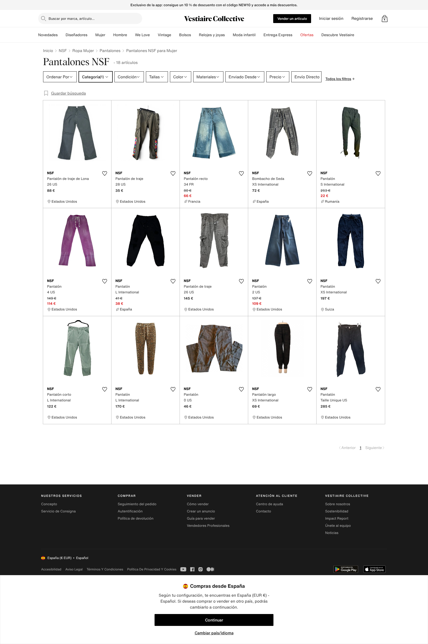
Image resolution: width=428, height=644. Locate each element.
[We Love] (154, 35)
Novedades (48, 35)
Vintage (164, 35)
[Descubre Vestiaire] (358, 35)
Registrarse (362, 18)
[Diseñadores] (91, 35)
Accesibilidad (51, 569)
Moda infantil (244, 35)
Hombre (120, 35)
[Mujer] (109, 35)
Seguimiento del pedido (137, 504)
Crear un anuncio (201, 511)
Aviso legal (74, 569)
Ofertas (306, 35)
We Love (142, 35)
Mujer (100, 35)
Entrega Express (278, 35)
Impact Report (336, 518)
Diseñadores (76, 35)
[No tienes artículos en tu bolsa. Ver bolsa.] (384, 18)
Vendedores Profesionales (208, 525)
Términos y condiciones (105, 569)
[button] (384, 18)
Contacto (263, 511)
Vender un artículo (292, 18)
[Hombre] (131, 35)
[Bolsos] (195, 35)
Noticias (331, 532)
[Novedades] (62, 35)
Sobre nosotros (337, 504)
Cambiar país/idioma (214, 633)
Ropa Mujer (83, 51)
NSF (63, 51)
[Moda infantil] (260, 35)
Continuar (214, 620)
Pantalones (110, 51)
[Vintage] (175, 35)
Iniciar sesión (331, 18)
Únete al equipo (338, 525)
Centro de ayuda (269, 504)
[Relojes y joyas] (229, 35)
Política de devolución (135, 518)
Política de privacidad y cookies (151, 569)
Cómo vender (198, 504)
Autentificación (130, 511)
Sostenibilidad (336, 511)
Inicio (48, 51)
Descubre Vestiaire (337, 35)
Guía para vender (201, 518)
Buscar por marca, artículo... (72, 18)
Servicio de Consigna (58, 511)
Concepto (49, 504)
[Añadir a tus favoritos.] (104, 173)
